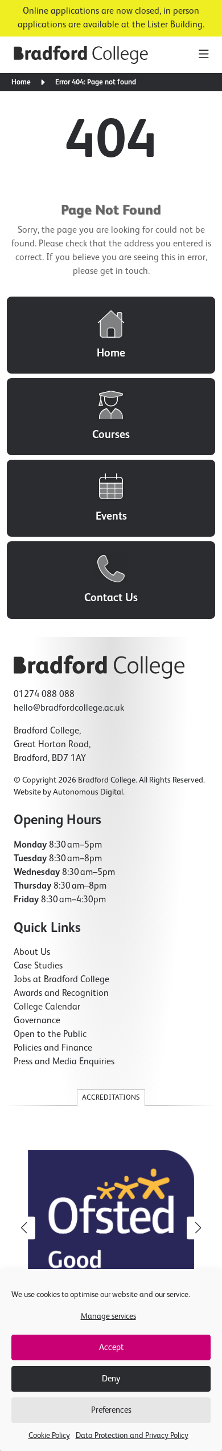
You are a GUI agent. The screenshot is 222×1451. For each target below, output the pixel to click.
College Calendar (47, 1007)
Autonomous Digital (88, 792)
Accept (111, 1347)
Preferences (111, 1410)
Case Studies (38, 966)
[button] (198, 1228)
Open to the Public (50, 1034)
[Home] (111, 335)
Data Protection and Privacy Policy (132, 1436)
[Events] (111, 498)
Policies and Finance (53, 1048)
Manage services (108, 1316)
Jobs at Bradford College (61, 979)
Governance (37, 1021)
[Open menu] (203, 54)
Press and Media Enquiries (64, 1062)
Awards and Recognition (61, 993)
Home (21, 82)
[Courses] (111, 416)
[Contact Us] (111, 579)
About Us (32, 952)
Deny (111, 1379)
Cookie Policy (49, 1436)
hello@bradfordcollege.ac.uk (69, 708)
